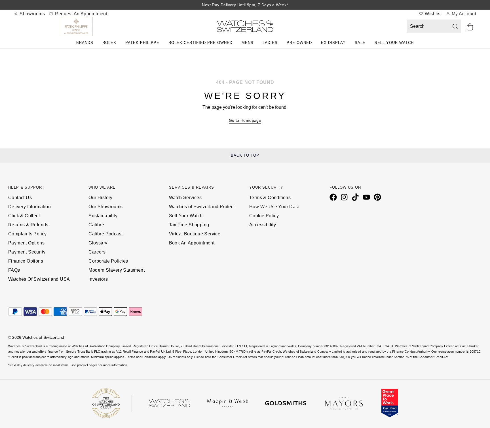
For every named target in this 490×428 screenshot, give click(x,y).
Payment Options (26, 242)
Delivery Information (29, 206)
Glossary (97, 242)
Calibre (96, 224)
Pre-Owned (299, 43)
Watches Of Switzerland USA (39, 279)
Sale (360, 43)
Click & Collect (24, 215)
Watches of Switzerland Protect (202, 206)
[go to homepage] (245, 27)
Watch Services (185, 197)
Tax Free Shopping (189, 224)
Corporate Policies (108, 261)
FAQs (14, 270)
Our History (100, 197)
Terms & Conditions (270, 197)
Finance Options (25, 261)
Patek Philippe (142, 43)
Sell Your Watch (394, 43)
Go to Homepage (245, 120)
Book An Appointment (192, 242)
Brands (84, 43)
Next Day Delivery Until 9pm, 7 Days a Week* (245, 5)
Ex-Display (333, 43)
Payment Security (26, 252)
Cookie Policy (264, 215)
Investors (98, 279)
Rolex (109, 43)
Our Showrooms (105, 206)
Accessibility (262, 224)
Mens (248, 43)
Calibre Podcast (105, 233)
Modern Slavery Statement (116, 270)
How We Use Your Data (274, 206)
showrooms (31, 13)
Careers (96, 252)
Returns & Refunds (28, 224)
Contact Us (20, 197)
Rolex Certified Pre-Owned (200, 43)
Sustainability (102, 215)
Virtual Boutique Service (195, 233)
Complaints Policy (27, 233)
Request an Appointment (80, 13)
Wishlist (433, 13)
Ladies (270, 43)
